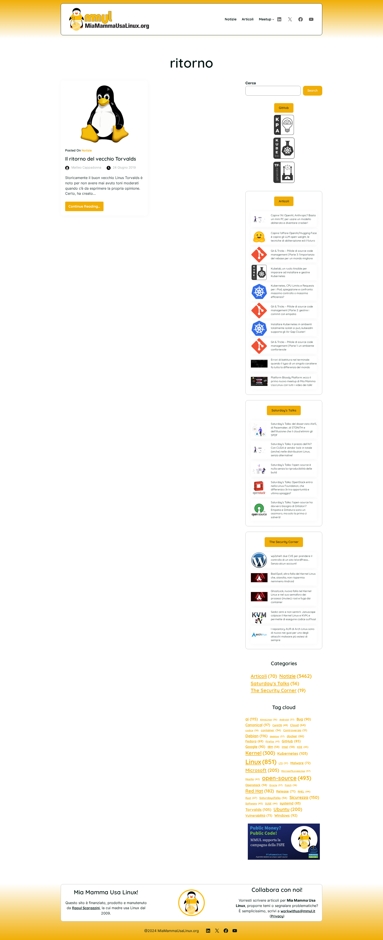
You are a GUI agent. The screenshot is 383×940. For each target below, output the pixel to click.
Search (312, 90)
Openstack (256, 785)
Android (286, 719)
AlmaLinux (268, 719)
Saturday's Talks (275, 683)
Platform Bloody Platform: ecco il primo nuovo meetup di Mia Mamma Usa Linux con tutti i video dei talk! (293, 381)
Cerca (250, 83)
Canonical (257, 725)
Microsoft (262, 770)
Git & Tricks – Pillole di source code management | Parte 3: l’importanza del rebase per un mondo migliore (292, 254)
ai (251, 719)
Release (285, 791)
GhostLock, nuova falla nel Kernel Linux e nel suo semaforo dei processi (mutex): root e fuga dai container (291, 596)
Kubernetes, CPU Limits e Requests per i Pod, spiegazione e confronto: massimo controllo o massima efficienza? (292, 291)
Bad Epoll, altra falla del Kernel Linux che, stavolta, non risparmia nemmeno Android (293, 577)
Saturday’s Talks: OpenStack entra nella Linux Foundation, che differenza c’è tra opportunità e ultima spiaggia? (292, 487)
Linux (260, 762)
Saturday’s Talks (284, 410)
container (271, 730)
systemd (290, 803)
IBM (273, 747)
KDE (302, 747)
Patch (291, 785)
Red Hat (259, 791)
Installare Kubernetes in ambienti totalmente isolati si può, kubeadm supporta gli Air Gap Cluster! (292, 328)
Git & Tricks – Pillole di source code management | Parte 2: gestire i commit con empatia (292, 310)
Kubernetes (292, 753)
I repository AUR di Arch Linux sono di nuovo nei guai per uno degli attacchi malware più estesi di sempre (292, 634)
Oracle (276, 785)
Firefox (272, 741)
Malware (300, 763)
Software (254, 803)
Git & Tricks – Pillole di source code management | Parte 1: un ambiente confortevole (292, 345)
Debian (256, 735)
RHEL (304, 791)
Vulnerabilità (258, 815)
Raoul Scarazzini (86, 908)
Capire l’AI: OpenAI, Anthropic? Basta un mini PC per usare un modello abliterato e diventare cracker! (293, 219)
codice (252, 730)
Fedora (254, 741)
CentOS (280, 725)
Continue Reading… (86, 207)
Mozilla (252, 779)
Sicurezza (304, 797)
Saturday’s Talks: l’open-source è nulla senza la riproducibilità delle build (291, 468)
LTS (283, 763)
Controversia (295, 730)
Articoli (284, 201)
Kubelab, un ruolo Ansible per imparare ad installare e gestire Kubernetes (290, 272)
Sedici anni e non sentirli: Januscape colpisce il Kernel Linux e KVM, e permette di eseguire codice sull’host (293, 615)
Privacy (277, 916)
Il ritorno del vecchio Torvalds (100, 158)
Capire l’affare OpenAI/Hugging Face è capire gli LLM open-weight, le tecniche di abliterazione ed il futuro (294, 236)
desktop (277, 736)
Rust (251, 798)
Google (255, 746)
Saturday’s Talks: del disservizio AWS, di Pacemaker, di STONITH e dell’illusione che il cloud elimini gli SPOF (294, 429)
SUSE (271, 803)
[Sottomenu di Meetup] (273, 19)
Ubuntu (288, 809)
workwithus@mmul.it (298, 911)
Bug (304, 719)
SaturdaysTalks (273, 798)
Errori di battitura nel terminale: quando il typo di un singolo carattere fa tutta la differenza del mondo (294, 363)
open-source (286, 778)
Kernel (260, 753)
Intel (288, 747)
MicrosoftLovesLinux (296, 771)
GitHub (284, 108)
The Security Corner (284, 542)
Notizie (87, 150)
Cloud (298, 725)
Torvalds (258, 809)
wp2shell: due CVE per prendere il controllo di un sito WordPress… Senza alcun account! (291, 559)
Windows (285, 815)
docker (295, 736)
